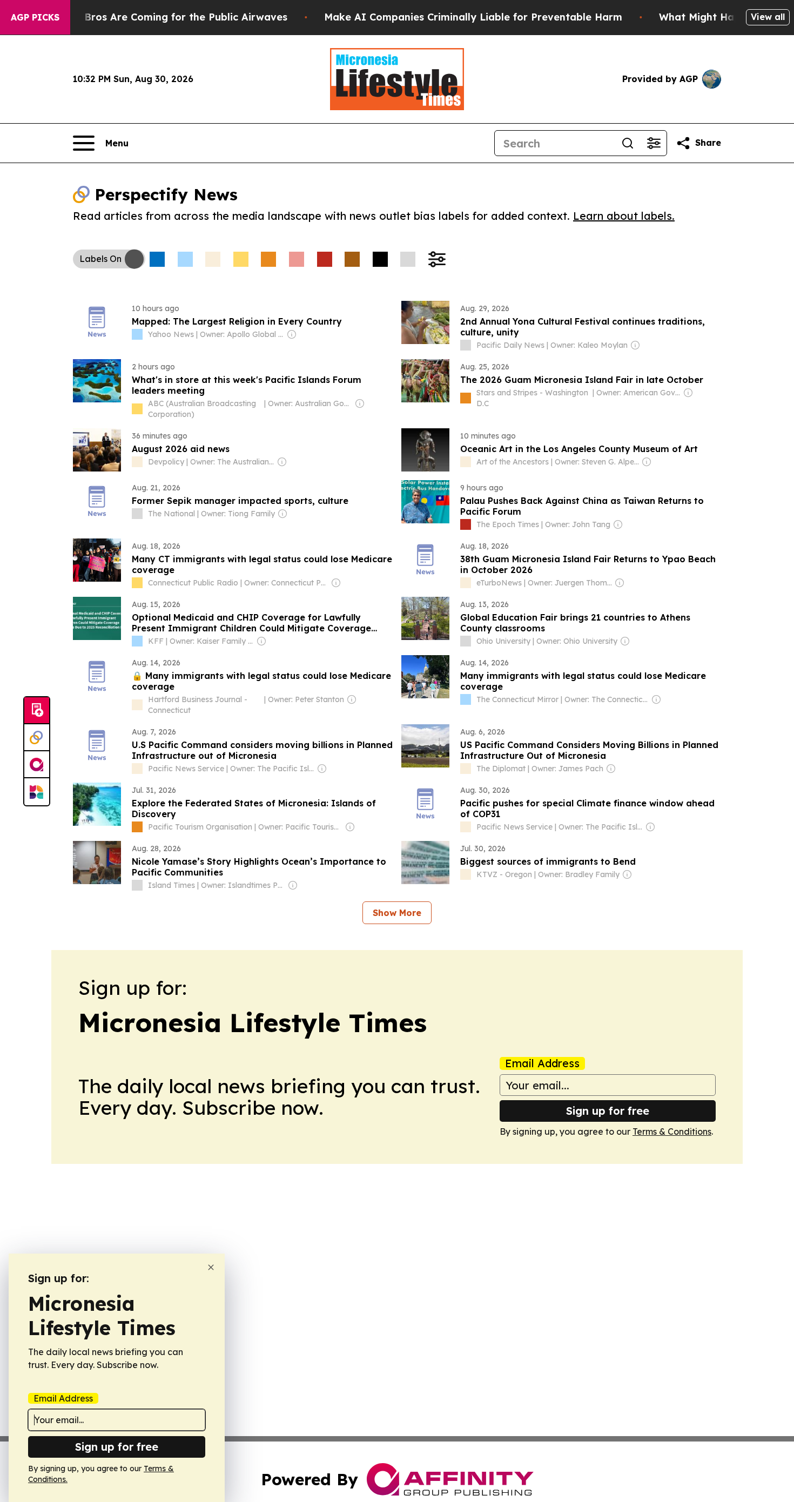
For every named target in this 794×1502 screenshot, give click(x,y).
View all (768, 16)
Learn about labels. (624, 216)
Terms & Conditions (671, 1131)
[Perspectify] (36, 737)
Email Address (542, 1063)
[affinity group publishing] (36, 764)
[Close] (211, 1267)
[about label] (137, 334)
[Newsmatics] (36, 791)
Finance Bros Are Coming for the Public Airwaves (165, 17)
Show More (397, 912)
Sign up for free (607, 1110)
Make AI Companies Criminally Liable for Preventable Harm (473, 17)
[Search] (628, 143)
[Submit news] (36, 710)
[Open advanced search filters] (654, 143)
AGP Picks (35, 17)
